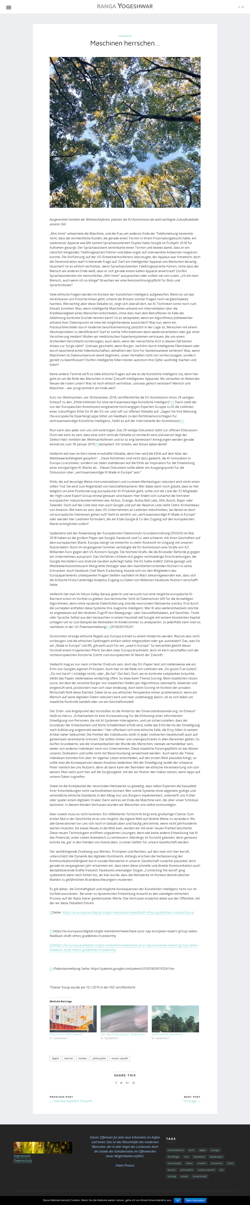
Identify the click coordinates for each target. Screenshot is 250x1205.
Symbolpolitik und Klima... (168, 1034)
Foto (186, 1156)
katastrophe (216, 1156)
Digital (55, 1058)
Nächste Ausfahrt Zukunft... (67, 1034)
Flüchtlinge (173, 1156)
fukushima (199, 1156)
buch (191, 1150)
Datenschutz (23, 1160)
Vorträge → (192, 1101)
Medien (83, 1058)
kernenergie (174, 1163)
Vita (221, 1169)
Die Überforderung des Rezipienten (123, 1034)
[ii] (181, 421)
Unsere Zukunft (120, 1058)
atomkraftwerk (176, 1150)
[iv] (108, 627)
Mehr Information (195, 1200)
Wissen (184, 1176)
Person (171, 1169)
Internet (68, 1058)
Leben (189, 1163)
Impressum (22, 1156)
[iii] (97, 444)
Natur (230, 1163)
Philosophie (99, 1058)
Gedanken (125, 36)
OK (177, 1200)
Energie (215, 1150)
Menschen (216, 1163)
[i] (172, 402)
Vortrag (172, 1176)
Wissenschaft (199, 1176)
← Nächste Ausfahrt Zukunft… (72, 1101)
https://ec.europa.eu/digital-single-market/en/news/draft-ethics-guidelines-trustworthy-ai (128, 912)
